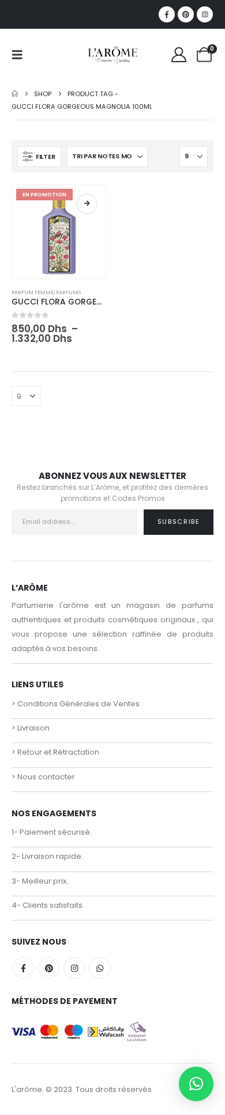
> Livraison (31, 727)
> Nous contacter (43, 776)
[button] (21, 54)
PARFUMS (68, 292)
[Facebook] (167, 14)
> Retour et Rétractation (55, 752)
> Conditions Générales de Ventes (76, 703)
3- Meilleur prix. (40, 881)
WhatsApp (99, 968)
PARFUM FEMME (33, 292)
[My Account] (179, 54)
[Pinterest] (186, 14)
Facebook (23, 968)
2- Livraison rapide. (47, 856)
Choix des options (87, 203)
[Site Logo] (112, 54)
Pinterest (48, 968)
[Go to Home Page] (15, 93)
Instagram (74, 968)
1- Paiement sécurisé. (52, 832)
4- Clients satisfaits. (48, 905)
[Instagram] (205, 14)
